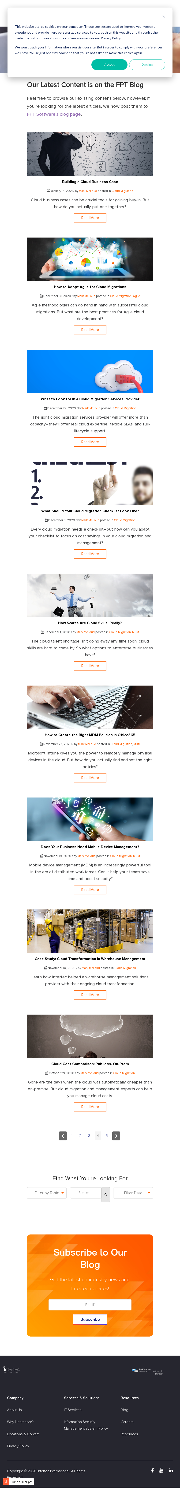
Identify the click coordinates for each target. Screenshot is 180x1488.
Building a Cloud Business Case (90, 182)
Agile (136, 296)
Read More (90, 218)
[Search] (105, 1194)
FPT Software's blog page (54, 114)
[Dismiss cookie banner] (163, 18)
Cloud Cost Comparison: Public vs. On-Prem (90, 1064)
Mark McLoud (88, 191)
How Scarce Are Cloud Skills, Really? (90, 623)
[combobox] (85, 1192)
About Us (14, 1410)
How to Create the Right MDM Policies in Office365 (90, 735)
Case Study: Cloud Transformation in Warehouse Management (90, 959)
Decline (147, 64)
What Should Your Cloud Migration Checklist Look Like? (90, 511)
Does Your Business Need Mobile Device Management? (90, 847)
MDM (135, 632)
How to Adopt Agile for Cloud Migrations (90, 287)
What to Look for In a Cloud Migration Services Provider (90, 399)
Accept (109, 64)
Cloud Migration (122, 191)
